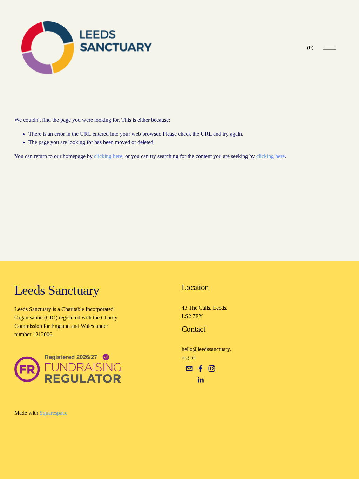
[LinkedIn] (200, 379)
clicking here (108, 156)
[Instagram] (211, 368)
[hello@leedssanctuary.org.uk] (189, 368)
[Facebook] (200, 368)
